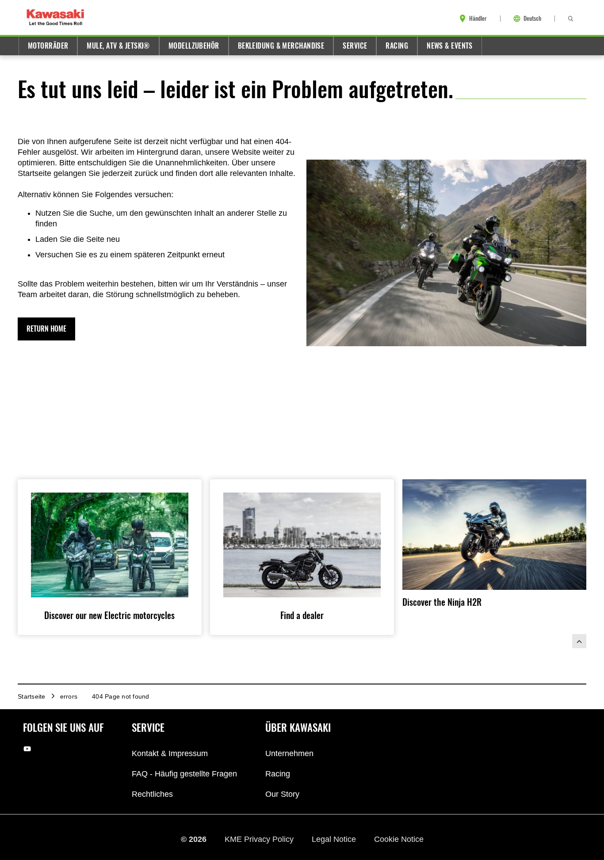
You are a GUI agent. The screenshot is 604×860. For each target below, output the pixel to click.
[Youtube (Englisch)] (27, 749)
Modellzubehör (193, 45)
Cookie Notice (399, 839)
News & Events (450, 45)
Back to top (579, 641)
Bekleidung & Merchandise (281, 45)
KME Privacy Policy (260, 839)
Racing (397, 45)
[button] (46, 328)
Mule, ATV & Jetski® (118, 45)
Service (355, 45)
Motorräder (48, 45)
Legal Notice (335, 839)
